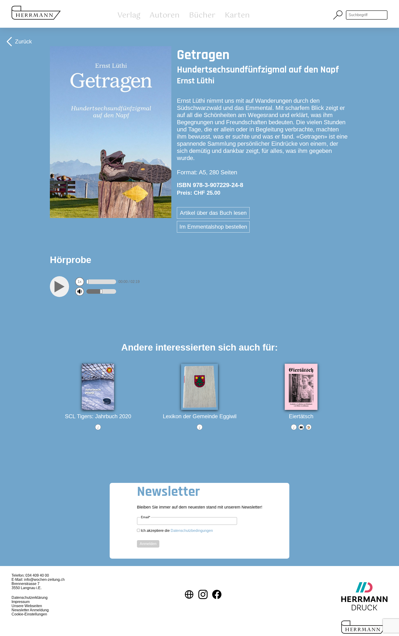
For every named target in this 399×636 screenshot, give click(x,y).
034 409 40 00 (37, 575)
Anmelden (148, 544)
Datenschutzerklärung (30, 598)
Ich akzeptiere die (177, 531)
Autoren (165, 15)
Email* (145, 517)
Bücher (202, 15)
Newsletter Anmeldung (30, 610)
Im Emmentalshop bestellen (213, 227)
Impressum (21, 602)
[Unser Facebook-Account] (216, 595)
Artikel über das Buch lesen (213, 213)
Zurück (23, 41)
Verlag (128, 15)
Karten (237, 15)
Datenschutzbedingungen (192, 531)
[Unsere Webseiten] (189, 595)
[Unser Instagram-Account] (203, 595)
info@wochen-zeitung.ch (44, 579)
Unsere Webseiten (27, 606)
